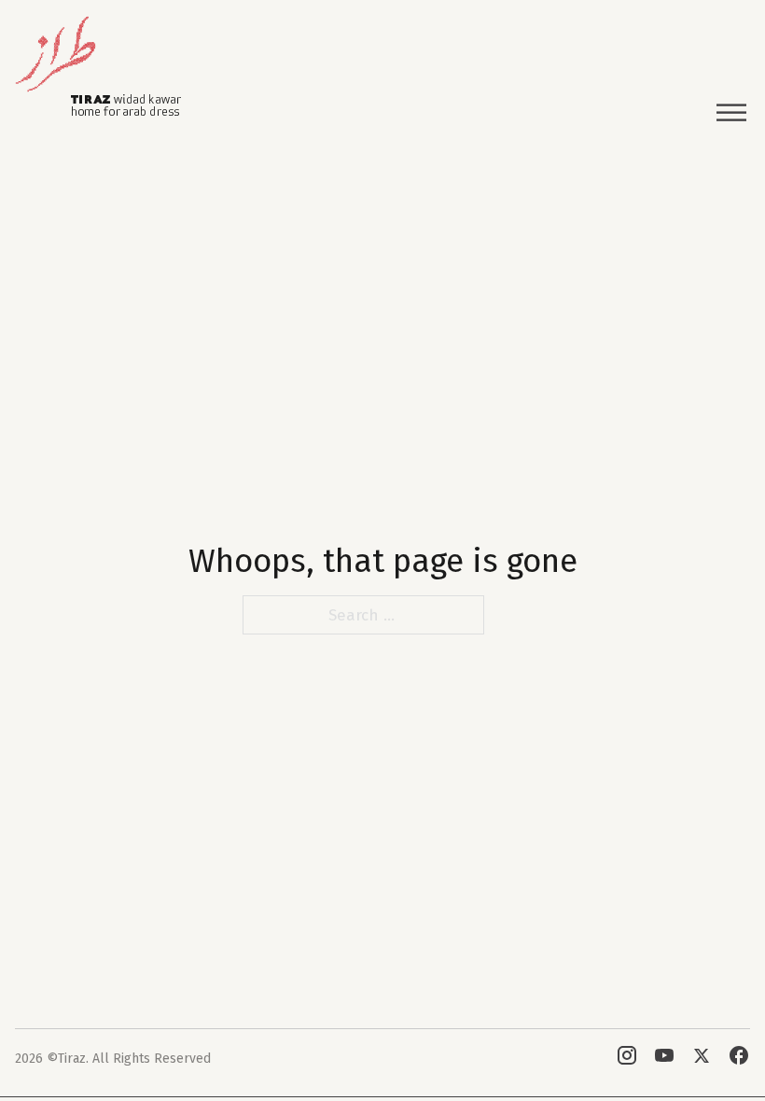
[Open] (731, 113)
